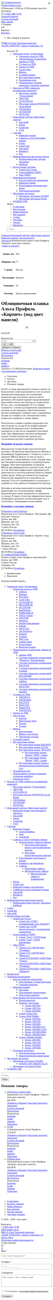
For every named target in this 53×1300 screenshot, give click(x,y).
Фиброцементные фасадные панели (31, 156)
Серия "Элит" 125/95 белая (32, 937)
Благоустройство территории (33, 180)
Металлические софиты (37, 871)
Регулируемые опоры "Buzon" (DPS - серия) (36, 759)
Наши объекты (20, 212)
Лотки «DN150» (33, 1021)
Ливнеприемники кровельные (34, 1056)
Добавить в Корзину (11, 347)
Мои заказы (7, 22)
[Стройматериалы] (11, 2)
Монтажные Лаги (28, 721)
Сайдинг (17, 133)
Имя (4, 1251)
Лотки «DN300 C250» (36, 1029)
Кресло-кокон (26, 731)
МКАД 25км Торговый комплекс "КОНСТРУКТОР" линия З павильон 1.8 (22, 44)
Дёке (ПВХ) (25, 175)
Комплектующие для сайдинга (28, 887)
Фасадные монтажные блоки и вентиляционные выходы (37, 847)
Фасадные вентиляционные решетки (38, 854)
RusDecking (24, 610)
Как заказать (19, 214)
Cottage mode (25, 642)
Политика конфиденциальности (17, 1240)
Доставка (17, 220)
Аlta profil (12, 913)
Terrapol (23, 634)
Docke (22, 125)
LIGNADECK (26, 101)
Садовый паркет (27, 75)
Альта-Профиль (27, 831)
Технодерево (25, 644)
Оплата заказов (14, 1212)
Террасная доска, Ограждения (28, 53)
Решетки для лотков (29, 1003)
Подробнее (19, 530)
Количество (7, 338)
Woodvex (23, 620)
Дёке (21, 834)
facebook (5, 360)
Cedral (10, 908)
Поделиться (7, 355)
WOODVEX (25, 710)
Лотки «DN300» (33, 1048)
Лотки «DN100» (33, 1019)
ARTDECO (24, 697)
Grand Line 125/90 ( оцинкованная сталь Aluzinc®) (34, 922)
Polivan (22, 626)
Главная (5, 235)
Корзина (5, 33)
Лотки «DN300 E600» (36, 1032)
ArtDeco (23, 591)
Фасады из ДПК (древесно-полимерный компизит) (26, 89)
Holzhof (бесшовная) (29, 623)
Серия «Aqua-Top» (28, 1013)
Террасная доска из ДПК (31, 56)
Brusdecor (23, 151)
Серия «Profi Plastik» (29, 1016)
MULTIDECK (26, 605)
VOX (21, 130)
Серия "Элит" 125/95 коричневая (29, 941)
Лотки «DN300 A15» (35, 1026)
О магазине (18, 206)
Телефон (6, 1262)
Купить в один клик (11, 350)
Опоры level (13, 974)
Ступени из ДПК (27, 64)
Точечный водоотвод (29, 191)
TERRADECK (26, 613)
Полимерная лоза (27, 80)
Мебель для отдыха (28, 734)
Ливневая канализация (24, 177)
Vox (21, 154)
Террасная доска (21, 779)
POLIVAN (24, 702)
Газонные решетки (28, 984)
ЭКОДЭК (24, 98)
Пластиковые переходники (32, 992)
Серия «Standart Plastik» (30, 1037)
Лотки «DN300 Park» (35, 1034)
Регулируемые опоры (29, 77)
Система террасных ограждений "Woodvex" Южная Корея (35, 658)
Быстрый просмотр (37, 1103)
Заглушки (24, 990)
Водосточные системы (24, 167)
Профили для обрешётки (31, 863)
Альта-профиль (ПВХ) (30, 172)
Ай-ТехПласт (25, 631)
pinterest (5, 366)
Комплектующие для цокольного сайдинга (25, 369)
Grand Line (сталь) (28, 169)
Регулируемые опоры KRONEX (35, 744)
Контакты (18, 225)
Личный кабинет (9, 16)
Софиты (23, 866)
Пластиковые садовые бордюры (35, 982)
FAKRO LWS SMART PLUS (33, 1063)
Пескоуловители (27, 1000)
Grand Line (24, 146)
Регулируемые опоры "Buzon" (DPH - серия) (36, 753)
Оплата (16, 222)
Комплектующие (27, 135)
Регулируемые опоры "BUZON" (35, 750)
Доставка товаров (16, 1214)
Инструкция (19, 209)
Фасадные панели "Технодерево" (28, 94)
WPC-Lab (23, 639)
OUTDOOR (25, 111)
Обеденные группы (29, 736)
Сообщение (7, 1272)
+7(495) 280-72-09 (12, 14)
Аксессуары (25, 69)
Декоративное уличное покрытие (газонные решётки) (34, 84)
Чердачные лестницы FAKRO (34, 196)
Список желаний (9, 19)
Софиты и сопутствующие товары (30, 839)
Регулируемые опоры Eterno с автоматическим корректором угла (34, 766)
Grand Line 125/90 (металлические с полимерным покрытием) (34, 929)
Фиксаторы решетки (29, 995)
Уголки (22, 726)
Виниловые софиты (35, 868)
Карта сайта (7, 1237)
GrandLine (24, 837)
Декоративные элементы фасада (35, 842)
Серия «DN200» (33, 1011)
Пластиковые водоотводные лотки (30, 997)
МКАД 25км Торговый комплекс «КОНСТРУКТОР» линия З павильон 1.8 (22, 1233)
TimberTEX (24, 707)
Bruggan (23, 594)
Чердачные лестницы (23, 193)
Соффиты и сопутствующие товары (31, 889)
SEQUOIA (24, 114)
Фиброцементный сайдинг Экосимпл (32, 903)
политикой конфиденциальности (33, 1291)
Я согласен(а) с (26, 1291)
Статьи (16, 217)
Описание (12, 1105)
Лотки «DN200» (33, 1024)
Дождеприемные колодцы (32, 1053)
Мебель (22, 72)
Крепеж (23, 718)
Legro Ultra (24, 599)
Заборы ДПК (25, 655)
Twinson (23, 636)
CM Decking (25, 109)
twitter (4, 363)
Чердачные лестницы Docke (33, 198)
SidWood (23, 164)
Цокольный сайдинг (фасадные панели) (30, 235)
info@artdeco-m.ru (12, 5)
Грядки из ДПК (26, 67)
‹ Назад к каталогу (10, 246)
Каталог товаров (15, 1204)
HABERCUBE (20, 201)
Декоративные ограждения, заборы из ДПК (33, 60)
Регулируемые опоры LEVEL (34, 747)
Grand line (24, 127)
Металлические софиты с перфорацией (38, 876)
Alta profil (23, 122)
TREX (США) (26, 615)
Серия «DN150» (33, 1008)
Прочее (22, 723)
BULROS (23, 597)
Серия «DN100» (33, 1005)
